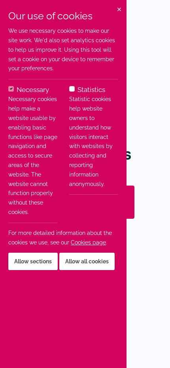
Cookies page (88, 242)
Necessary (33, 90)
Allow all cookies (87, 261)
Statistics (91, 90)
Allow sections (33, 261)
